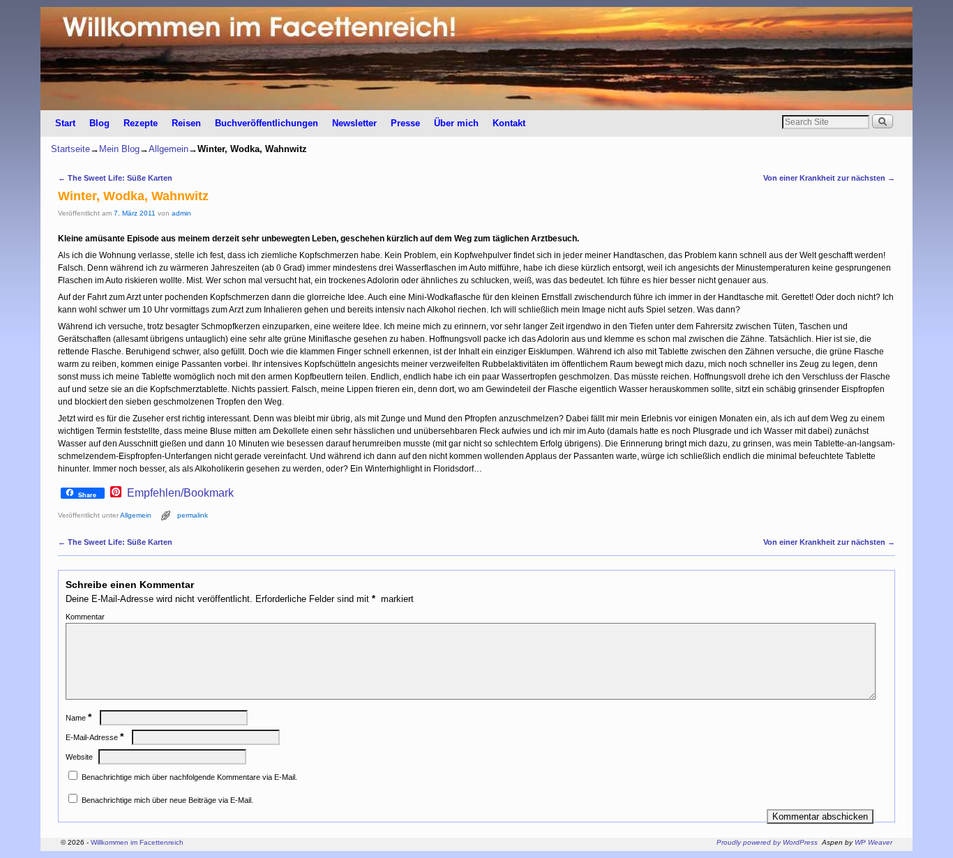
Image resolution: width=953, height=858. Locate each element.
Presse (405, 123)
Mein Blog (119, 149)
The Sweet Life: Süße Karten (115, 178)
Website (79, 757)
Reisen (186, 123)
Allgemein (168, 149)
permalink (192, 515)
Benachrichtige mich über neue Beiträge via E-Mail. (167, 800)
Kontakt (509, 123)
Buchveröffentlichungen (266, 123)
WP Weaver (873, 842)
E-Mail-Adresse (94, 737)
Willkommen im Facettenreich (137, 842)
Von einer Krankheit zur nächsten (829, 178)
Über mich (456, 123)
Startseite (70, 149)
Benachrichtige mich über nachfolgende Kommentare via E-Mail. (189, 777)
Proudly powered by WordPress (767, 842)
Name (78, 718)
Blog (99, 123)
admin (181, 213)
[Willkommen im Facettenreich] (476, 58)
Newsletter (354, 123)
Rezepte (140, 123)
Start (65, 123)
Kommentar (85, 616)
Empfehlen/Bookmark (180, 493)
